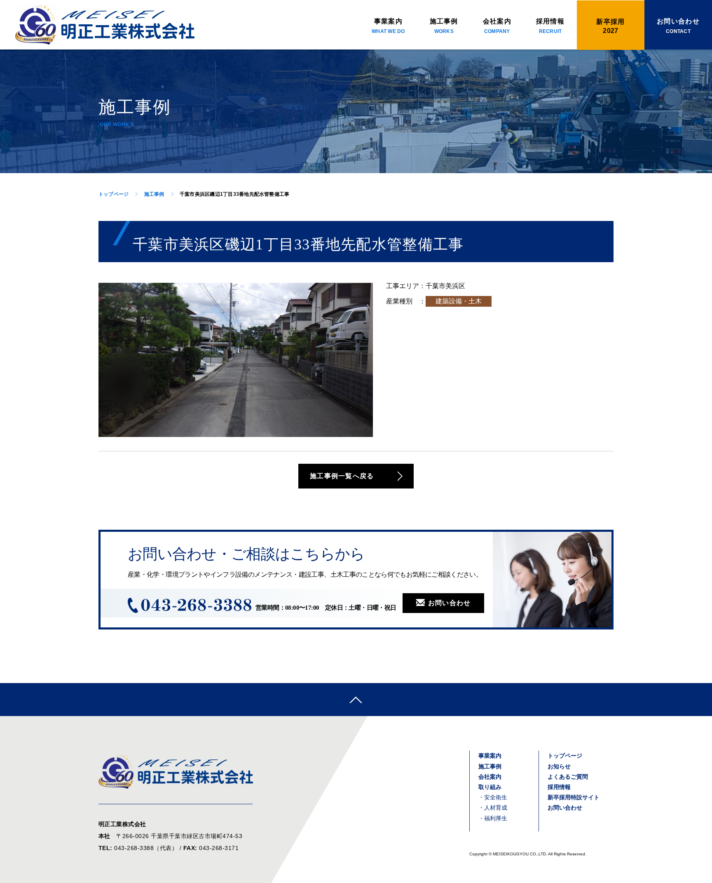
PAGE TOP (356, 699)
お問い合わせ (449, 602)
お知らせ (559, 766)
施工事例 (444, 26)
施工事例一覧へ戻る (342, 475)
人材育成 (495, 807)
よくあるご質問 (568, 776)
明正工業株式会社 (104, 24)
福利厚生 (495, 818)
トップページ (113, 194)
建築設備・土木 (459, 301)
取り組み (489, 787)
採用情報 (550, 26)
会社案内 (497, 26)
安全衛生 (495, 797)
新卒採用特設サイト (574, 797)
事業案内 (388, 26)
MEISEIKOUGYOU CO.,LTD (519, 854)
